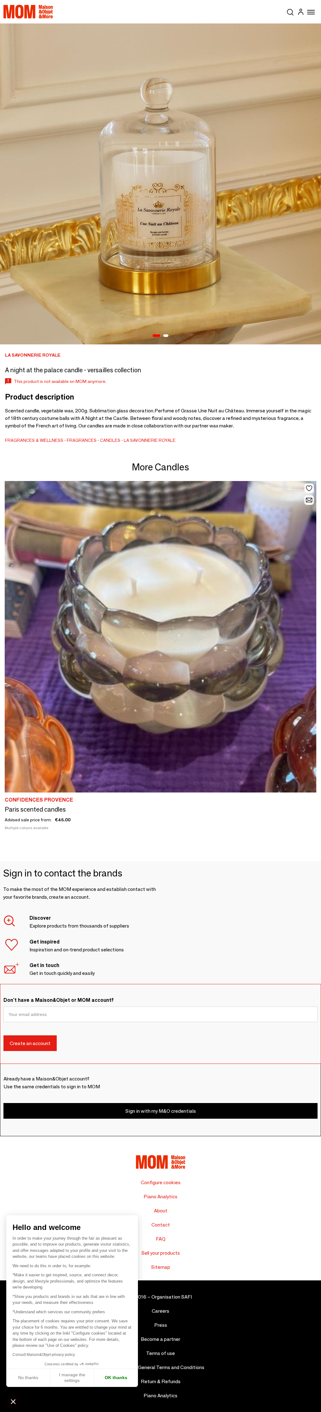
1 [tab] (156, 335)
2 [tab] (165, 335)
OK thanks (116, 1377)
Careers (160, 1311)
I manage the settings (72, 1377)
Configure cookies (161, 1182)
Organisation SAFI (171, 1297)
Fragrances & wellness (34, 440)
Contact (160, 1225)
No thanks (28, 1377)
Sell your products (160, 1253)
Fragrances (82, 440)
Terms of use (160, 1353)
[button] (13, 1401)
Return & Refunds (161, 1381)
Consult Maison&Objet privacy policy (44, 1354)
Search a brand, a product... (290, 11)
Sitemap (160, 1267)
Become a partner (160, 1339)
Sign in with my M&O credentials (160, 1111)
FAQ (161, 1239)
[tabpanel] (160, 184)
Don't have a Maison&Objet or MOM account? (58, 1000)
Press (160, 1325)
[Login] (300, 13)
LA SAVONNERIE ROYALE (150, 440)
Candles (110, 440)
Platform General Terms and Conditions (160, 1367)
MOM (28, 11)
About (160, 1211)
